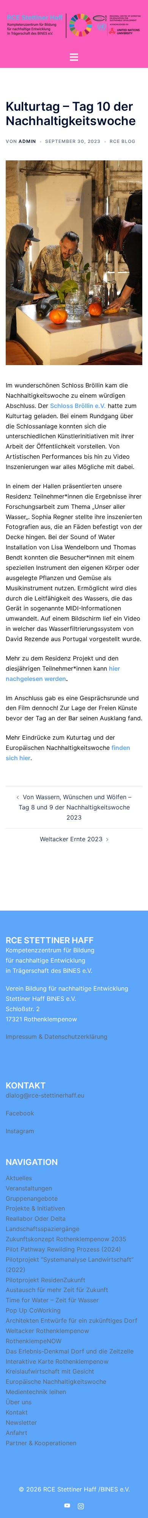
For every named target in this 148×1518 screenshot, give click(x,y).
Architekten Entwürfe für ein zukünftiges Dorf (71, 1320)
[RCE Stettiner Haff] (74, 25)
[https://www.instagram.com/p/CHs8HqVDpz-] (81, 1505)
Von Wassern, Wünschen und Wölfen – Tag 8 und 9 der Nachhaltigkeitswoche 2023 (75, 807)
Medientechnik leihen (36, 1392)
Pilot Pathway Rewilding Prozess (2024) (63, 1249)
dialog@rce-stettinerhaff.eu (45, 1095)
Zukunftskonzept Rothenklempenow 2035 (66, 1239)
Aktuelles (19, 1178)
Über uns (18, 1402)
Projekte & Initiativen (35, 1208)
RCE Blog (122, 141)
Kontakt (17, 1412)
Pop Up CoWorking (33, 1310)
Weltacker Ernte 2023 (71, 839)
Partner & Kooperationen (41, 1443)
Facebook (20, 1113)
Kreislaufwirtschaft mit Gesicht (50, 1371)
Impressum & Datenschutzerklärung (56, 1036)
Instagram (20, 1131)
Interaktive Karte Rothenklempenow (57, 1361)
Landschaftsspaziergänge (42, 1229)
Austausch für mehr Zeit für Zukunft (57, 1290)
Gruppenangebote (32, 1198)
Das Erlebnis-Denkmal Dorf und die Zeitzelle (70, 1351)
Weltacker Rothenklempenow (47, 1331)
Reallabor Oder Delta (36, 1218)
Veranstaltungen (29, 1188)
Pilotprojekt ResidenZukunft (45, 1280)
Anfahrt (16, 1432)
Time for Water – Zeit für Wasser (52, 1300)
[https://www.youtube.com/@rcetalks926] (67, 1505)
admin (27, 141)
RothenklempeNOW (33, 1341)
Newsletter (21, 1422)
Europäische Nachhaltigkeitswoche (56, 1381)
